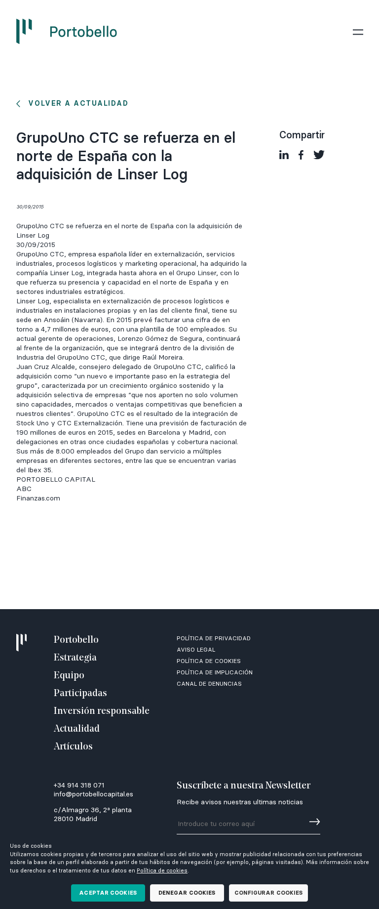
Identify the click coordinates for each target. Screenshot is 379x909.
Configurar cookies (268, 892)
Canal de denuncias (209, 683)
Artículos (73, 747)
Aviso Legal (196, 649)
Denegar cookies (187, 892)
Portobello (76, 640)
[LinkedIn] (284, 155)
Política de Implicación (215, 672)
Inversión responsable (102, 711)
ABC (24, 488)
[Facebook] (301, 155)
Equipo (69, 676)
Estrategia (75, 658)
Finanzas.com (38, 498)
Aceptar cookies (108, 892)
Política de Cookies (209, 660)
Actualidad (77, 729)
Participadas (80, 694)
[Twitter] (319, 155)
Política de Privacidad (214, 638)
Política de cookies (162, 870)
